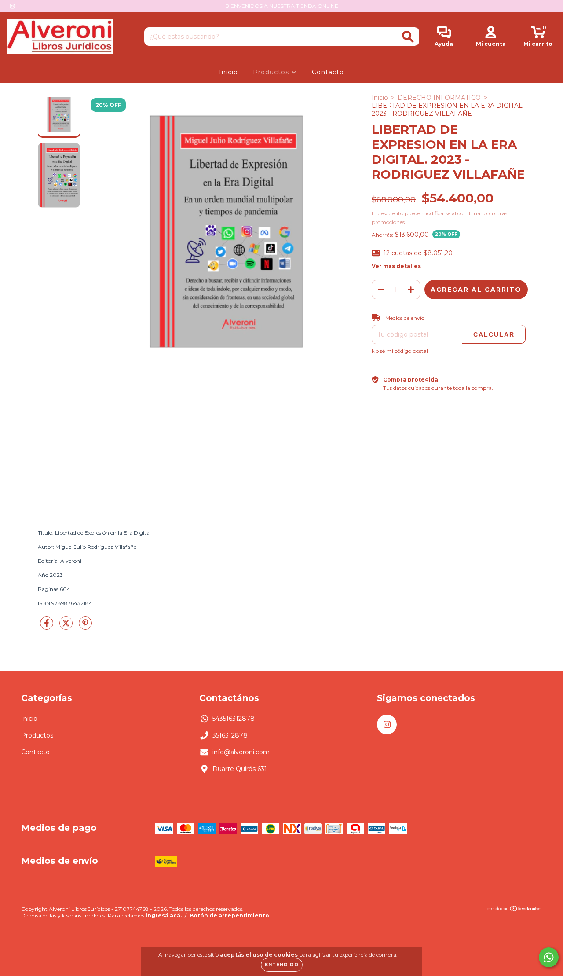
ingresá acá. (164, 915)
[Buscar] (408, 36)
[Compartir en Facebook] (47, 627)
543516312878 (233, 719)
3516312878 (230, 735)
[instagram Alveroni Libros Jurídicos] (12, 6)
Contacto (328, 72)
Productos (272, 72)
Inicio (228, 72)
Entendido (282, 965)
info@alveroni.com (241, 752)
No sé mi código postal (400, 351)
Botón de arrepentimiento (229, 915)
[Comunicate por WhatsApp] (549, 957)
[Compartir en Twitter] (66, 627)
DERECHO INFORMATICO (439, 98)
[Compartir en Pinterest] (85, 627)
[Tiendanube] (514, 909)
